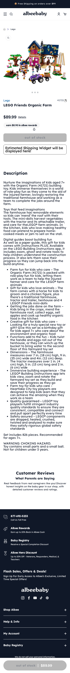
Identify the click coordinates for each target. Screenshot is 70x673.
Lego (13, 29)
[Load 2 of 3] (35, 92)
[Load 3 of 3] (37, 92)
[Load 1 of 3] (32, 92)
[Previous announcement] (4, 4)
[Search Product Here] (11, 14)
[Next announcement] (65, 4)
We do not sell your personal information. (35, 656)
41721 (60, 100)
